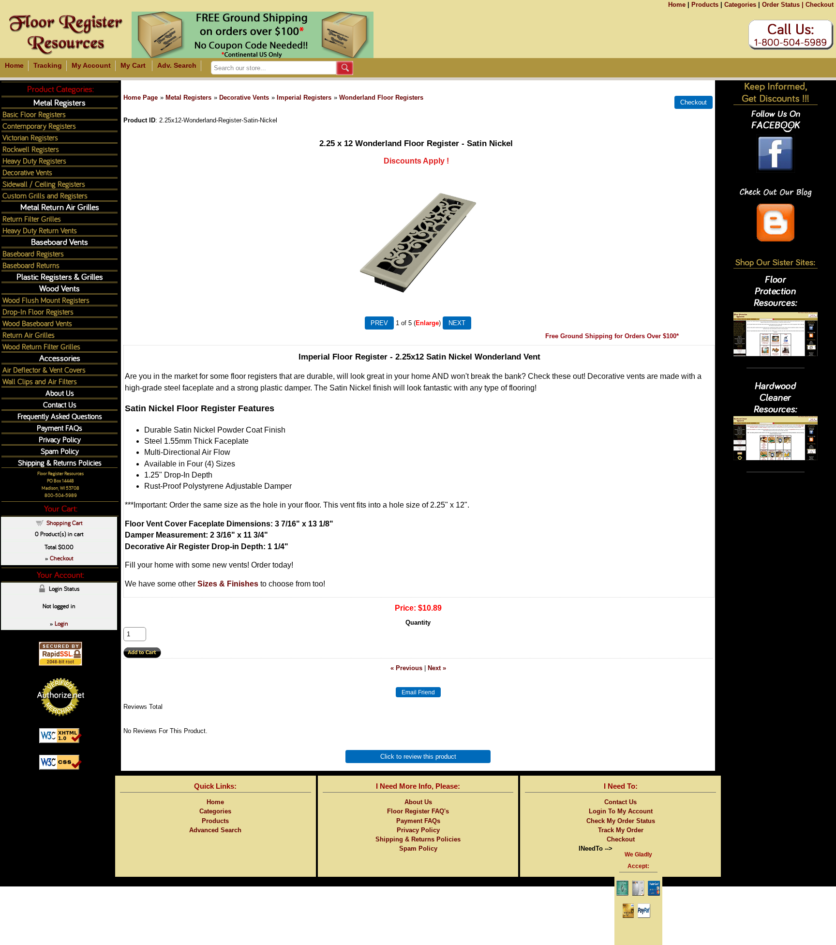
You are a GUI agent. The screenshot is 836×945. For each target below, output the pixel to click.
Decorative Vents (244, 97)
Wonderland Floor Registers (381, 97)
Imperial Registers (304, 97)
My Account (91, 65)
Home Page (140, 97)
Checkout (820, 4)
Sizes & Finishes (227, 584)
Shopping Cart (64, 522)
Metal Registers (188, 97)
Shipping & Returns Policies (60, 462)
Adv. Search (176, 65)
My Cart (133, 65)
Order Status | (783, 4)
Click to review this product (418, 756)
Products (704, 4)
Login (61, 623)
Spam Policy (60, 450)
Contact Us (59, 404)
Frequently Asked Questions (59, 416)
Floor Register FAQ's (418, 811)
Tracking (47, 65)
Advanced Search (215, 830)
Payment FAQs (59, 427)
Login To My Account (621, 811)
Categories (740, 4)
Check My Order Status (620, 821)
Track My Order (620, 830)
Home (677, 4)
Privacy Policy (60, 439)
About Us (59, 392)
